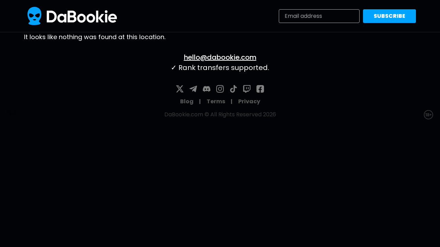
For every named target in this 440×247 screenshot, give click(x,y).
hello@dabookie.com (220, 57)
